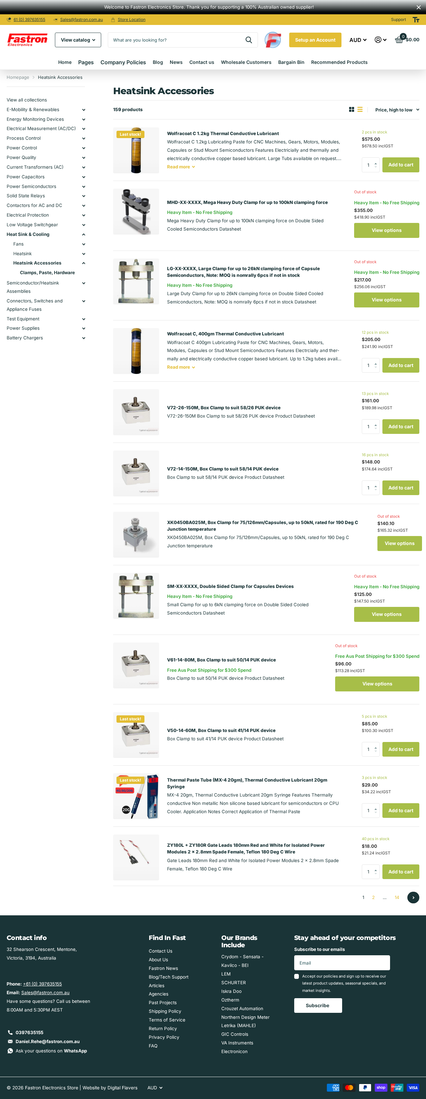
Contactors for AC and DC (34, 205)
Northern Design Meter (245, 1017)
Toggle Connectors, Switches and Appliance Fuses (83, 301)
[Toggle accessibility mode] (416, 20)
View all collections (27, 99)
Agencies (158, 994)
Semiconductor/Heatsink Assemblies (33, 287)
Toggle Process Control (83, 138)
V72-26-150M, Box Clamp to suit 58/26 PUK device (224, 407)
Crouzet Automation (242, 1008)
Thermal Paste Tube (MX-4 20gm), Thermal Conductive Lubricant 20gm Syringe (247, 783)
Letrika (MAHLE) (238, 1025)
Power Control (22, 147)
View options (387, 230)
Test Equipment (23, 318)
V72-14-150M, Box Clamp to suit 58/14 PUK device (223, 468)
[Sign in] (381, 39)
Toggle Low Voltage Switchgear (83, 225)
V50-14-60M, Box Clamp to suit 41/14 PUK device (221, 730)
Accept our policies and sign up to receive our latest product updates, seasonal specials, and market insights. (344, 983)
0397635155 (29, 1032)
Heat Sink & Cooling (28, 234)
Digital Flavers (122, 1087)
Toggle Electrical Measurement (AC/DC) (83, 128)
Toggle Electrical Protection (83, 215)
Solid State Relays (26, 195)
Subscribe (318, 1005)
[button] (377, 159)
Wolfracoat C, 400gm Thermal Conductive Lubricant (225, 333)
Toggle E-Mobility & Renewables (83, 109)
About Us (158, 959)
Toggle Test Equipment (83, 319)
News (176, 62)
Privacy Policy (164, 1037)
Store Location (131, 19)
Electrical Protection (28, 215)
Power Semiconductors (31, 186)
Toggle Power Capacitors (83, 177)
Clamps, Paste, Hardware (47, 272)
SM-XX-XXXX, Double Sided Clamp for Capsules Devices (230, 586)
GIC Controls (234, 1034)
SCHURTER (233, 982)
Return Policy (163, 1028)
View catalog (76, 40)
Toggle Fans (83, 244)
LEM (226, 974)
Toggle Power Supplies (83, 328)
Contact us (201, 62)
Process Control (24, 138)
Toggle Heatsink (83, 254)
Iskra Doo (231, 991)
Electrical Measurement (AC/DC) (41, 128)
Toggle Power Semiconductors (83, 186)
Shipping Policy (165, 1011)
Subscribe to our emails (319, 949)
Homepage (18, 77)
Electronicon (234, 1051)
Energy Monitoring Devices (35, 119)
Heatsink (22, 253)
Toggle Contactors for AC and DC (83, 205)
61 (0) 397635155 (29, 19)
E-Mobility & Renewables (33, 109)
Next (413, 898)
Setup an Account (315, 40)
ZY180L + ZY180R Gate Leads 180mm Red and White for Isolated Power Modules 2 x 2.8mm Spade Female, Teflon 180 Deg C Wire (246, 848)
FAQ (153, 1045)
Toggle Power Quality (83, 157)
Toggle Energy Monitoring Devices (83, 119)
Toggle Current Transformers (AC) (83, 167)
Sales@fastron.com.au (81, 19)
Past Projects (163, 1002)
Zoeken (249, 40)
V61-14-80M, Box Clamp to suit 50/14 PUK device (221, 659)
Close (418, 7)
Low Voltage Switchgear (32, 224)
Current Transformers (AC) (35, 167)
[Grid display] (351, 109)
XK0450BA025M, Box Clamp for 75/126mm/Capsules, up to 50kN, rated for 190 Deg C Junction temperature (262, 526)
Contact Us (160, 951)
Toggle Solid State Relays (83, 196)
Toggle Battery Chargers (83, 338)
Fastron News (163, 968)
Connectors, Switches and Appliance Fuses (35, 305)
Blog (158, 62)
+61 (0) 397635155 (42, 984)
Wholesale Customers (246, 62)
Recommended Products (339, 62)
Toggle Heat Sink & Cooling (83, 234)
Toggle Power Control (83, 148)
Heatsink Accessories (37, 263)
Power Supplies (23, 328)
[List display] (359, 109)
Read (178, 166)
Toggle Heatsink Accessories (83, 263)
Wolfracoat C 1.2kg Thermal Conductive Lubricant (223, 133)
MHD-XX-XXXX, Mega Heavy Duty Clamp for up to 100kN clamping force (247, 202)
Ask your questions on (51, 1050)
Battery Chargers (25, 337)
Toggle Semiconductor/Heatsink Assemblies (83, 283)
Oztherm (230, 1000)
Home (65, 62)
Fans (18, 244)
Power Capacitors (26, 176)
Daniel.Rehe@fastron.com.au (48, 1041)
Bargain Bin (291, 62)
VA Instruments (237, 1042)
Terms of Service (167, 1019)
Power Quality (21, 157)
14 (397, 897)
